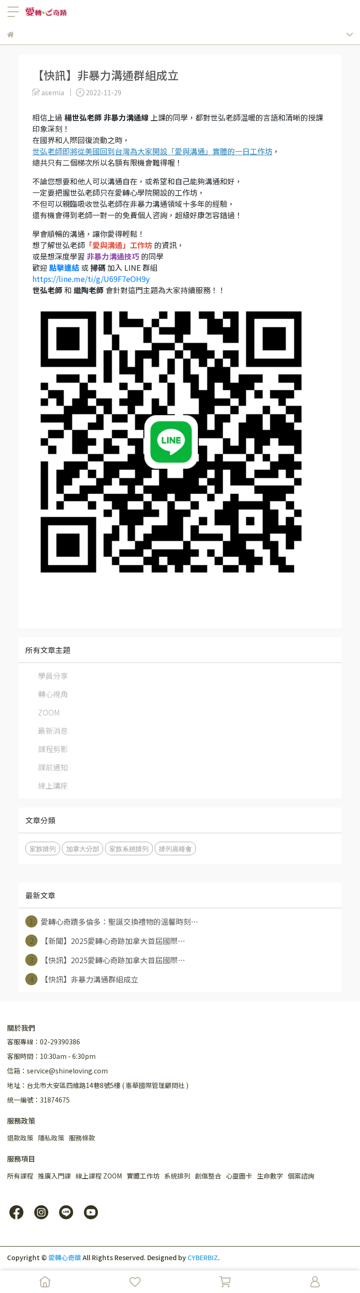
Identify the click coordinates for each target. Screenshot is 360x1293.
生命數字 (270, 1175)
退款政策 (20, 1137)
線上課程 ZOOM (98, 1175)
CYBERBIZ (203, 1257)
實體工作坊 (143, 1175)
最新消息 (53, 730)
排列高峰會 (175, 848)
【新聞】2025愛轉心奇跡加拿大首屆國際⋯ (108, 940)
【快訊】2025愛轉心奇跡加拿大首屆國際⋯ (108, 960)
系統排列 (177, 1175)
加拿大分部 (82, 848)
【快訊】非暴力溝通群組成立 (84, 979)
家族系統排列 (129, 848)
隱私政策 (51, 1137)
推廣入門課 (54, 1175)
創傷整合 (208, 1175)
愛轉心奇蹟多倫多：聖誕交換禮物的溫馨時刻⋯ (114, 921)
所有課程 (20, 1175)
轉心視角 (53, 694)
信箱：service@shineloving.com (57, 1070)
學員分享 (53, 675)
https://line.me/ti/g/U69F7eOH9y (91, 278)
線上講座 (53, 785)
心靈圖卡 (239, 1175)
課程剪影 (53, 748)
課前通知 (53, 767)
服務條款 (82, 1137)
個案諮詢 (301, 1175)
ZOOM (49, 712)
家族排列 (43, 848)
